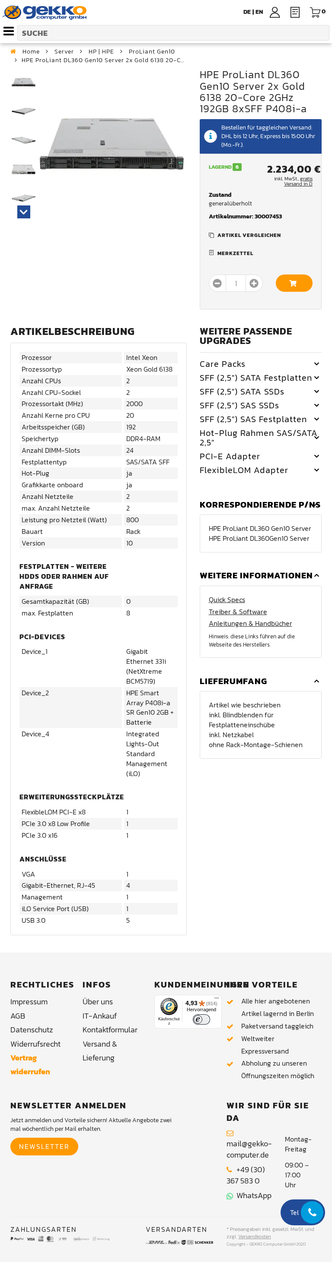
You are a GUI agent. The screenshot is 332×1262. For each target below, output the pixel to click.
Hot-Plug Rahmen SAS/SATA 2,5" (259, 437)
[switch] (201, 1019)
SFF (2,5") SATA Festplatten (256, 377)
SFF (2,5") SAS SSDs (239, 405)
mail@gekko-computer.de (249, 1149)
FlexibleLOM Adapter (244, 470)
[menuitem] (259, 11)
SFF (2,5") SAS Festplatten (253, 419)
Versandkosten (254, 1236)
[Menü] (216, 1000)
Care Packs (223, 363)
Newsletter (44, 1146)
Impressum (29, 1001)
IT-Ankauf (100, 1016)
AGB (17, 1016)
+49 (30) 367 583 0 (246, 1175)
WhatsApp (252, 1195)
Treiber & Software (238, 612)
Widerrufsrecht (35, 1044)
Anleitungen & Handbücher (250, 623)
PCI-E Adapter (230, 456)
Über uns (98, 1001)
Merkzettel (235, 253)
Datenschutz (31, 1029)
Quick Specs (227, 600)
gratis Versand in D (298, 181)
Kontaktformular (110, 1029)
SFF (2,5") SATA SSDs (242, 391)
